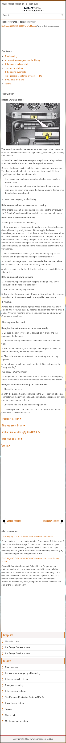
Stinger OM (11, 4)
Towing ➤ (6, 445)
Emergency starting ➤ (11, 418)
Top (26, 4)
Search (36, 4)
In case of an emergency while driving (22, 60)
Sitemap (31, 4)
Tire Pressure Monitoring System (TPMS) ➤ (20, 432)
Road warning (11, 56)
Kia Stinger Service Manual (17, 653)
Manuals (4, 4)
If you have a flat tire (14, 80)
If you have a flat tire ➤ (12, 438)
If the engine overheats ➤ (13, 425)
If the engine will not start (16, 64)
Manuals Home (12, 641)
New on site (10, 715)
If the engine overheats (15, 72)
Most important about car (16, 721)
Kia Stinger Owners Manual (17, 647)
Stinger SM (18, 4)
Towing (8, 84)
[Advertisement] (33, 38)
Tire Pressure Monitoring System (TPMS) (24, 76)
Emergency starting (14, 68)
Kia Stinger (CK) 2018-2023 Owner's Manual (18, 26)
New (23, 4)
